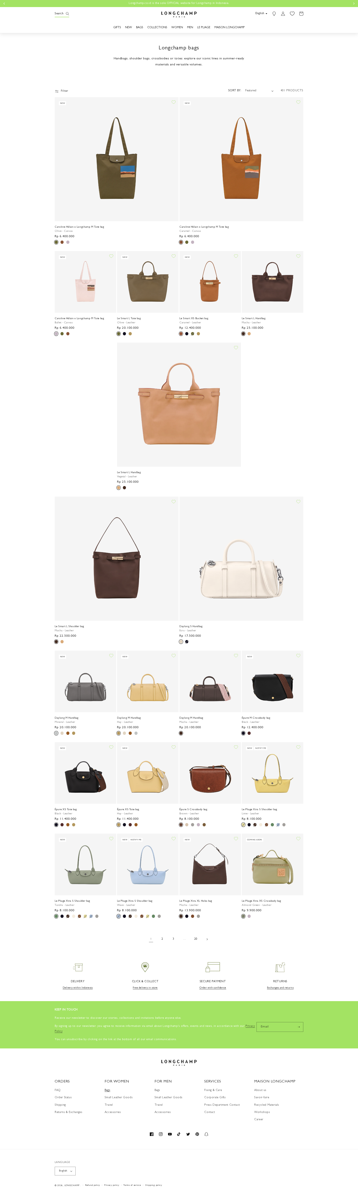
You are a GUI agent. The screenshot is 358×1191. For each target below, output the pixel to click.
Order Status (63, 1097)
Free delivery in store (145, 988)
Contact (209, 1112)
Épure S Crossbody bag (193, 809)
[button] (59, 13)
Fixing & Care (213, 1090)
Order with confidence (212, 988)
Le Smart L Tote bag (129, 318)
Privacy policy (111, 1185)
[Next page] (207, 939)
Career (258, 1119)
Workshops (262, 1112)
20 (195, 939)
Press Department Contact (222, 1105)
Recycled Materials (266, 1105)
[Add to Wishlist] (174, 102)
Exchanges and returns (280, 988)
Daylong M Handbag (67, 718)
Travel (109, 1105)
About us (260, 1090)
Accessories (113, 1112)
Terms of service (132, 1185)
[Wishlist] (292, 13)
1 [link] (151, 939)
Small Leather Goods (119, 1097)
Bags (107, 1090)
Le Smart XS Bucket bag (193, 318)
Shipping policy (153, 1185)
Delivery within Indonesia (78, 988)
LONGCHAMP (72, 1185)
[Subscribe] (298, 1027)
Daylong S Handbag (191, 626)
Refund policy (92, 1185)
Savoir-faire (261, 1097)
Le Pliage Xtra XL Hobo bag (195, 901)
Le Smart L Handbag (254, 318)
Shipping (60, 1105)
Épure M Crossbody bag (256, 718)
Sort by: (234, 90)
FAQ (58, 1090)
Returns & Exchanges (68, 1112)
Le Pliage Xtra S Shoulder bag (259, 809)
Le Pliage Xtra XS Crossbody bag (261, 901)
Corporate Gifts (215, 1097)
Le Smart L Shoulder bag (69, 626)
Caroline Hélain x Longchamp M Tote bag (79, 227)
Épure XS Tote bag (66, 809)
